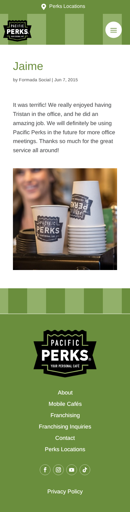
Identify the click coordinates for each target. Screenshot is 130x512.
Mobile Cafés (65, 404)
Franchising (65, 415)
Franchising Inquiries (65, 426)
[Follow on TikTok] (85, 469)
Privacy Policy (65, 491)
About (65, 392)
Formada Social (34, 79)
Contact (65, 438)
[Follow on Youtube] (71, 469)
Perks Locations (65, 449)
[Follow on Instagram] (58, 469)
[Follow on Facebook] (45, 469)
